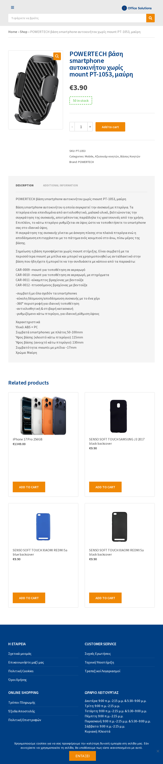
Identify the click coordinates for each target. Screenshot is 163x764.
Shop (23, 32)
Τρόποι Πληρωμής (21, 702)
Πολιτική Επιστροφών (24, 720)
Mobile (89, 156)
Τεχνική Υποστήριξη (99, 662)
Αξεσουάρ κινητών (107, 156)
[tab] (25, 185)
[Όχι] (158, 751)
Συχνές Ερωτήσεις (98, 653)
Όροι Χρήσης (17, 680)
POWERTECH (86, 162)
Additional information (60, 185)
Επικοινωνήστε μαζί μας (26, 662)
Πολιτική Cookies (20, 671)
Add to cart (110, 127)
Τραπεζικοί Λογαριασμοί (102, 671)
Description (25, 185)
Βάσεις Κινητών (130, 156)
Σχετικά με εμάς (19, 653)
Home (12, 32)
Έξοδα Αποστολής (21, 711)
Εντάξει (83, 756)
